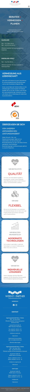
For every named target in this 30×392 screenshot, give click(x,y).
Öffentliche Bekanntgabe (15, 342)
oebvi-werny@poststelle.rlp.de (15, 340)
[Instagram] (16, 305)
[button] (29, 6)
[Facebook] (13, 305)
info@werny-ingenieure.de (15, 362)
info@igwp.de (15, 379)
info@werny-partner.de (15, 333)
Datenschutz (15, 336)
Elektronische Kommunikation (15, 338)
